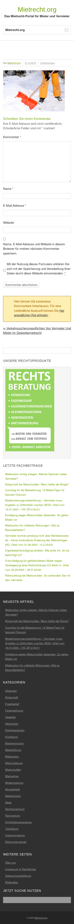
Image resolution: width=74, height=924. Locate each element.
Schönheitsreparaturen (18, 822)
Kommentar (12, 137)
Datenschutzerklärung (18, 876)
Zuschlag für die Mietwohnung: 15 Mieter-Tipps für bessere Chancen (34, 492)
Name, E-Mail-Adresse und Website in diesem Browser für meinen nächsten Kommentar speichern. (34, 248)
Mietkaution (12, 756)
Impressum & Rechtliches (20, 869)
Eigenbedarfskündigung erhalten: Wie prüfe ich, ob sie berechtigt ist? (37, 552)
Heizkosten (11, 724)
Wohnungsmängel (15, 842)
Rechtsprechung (14, 809)
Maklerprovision (14, 743)
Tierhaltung (11, 829)
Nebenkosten (13, 796)
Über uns (10, 862)
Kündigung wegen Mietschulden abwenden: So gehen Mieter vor (36, 517)
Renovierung (12, 815)
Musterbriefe (12, 789)
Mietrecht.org (37, 9)
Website (8, 222)
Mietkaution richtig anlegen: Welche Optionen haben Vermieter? (36, 476)
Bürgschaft (11, 697)
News (8, 802)
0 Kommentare (47, 62)
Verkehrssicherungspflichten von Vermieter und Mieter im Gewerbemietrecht (37, 330)
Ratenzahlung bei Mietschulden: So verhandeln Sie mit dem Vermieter (37, 577)
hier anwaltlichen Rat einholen (39, 312)
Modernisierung (14, 783)
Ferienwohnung (14, 710)
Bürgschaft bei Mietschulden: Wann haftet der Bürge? (37, 484)
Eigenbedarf (12, 704)
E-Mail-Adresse (14, 205)
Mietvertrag (11, 776)
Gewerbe (10, 717)
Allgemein (11, 691)
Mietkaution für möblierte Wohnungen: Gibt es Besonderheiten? (32, 527)
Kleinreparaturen (14, 730)
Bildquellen (11, 882)
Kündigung (11, 737)
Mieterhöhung (13, 750)
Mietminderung (14, 763)
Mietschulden (13, 770)
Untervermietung (15, 835)
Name (8, 188)
